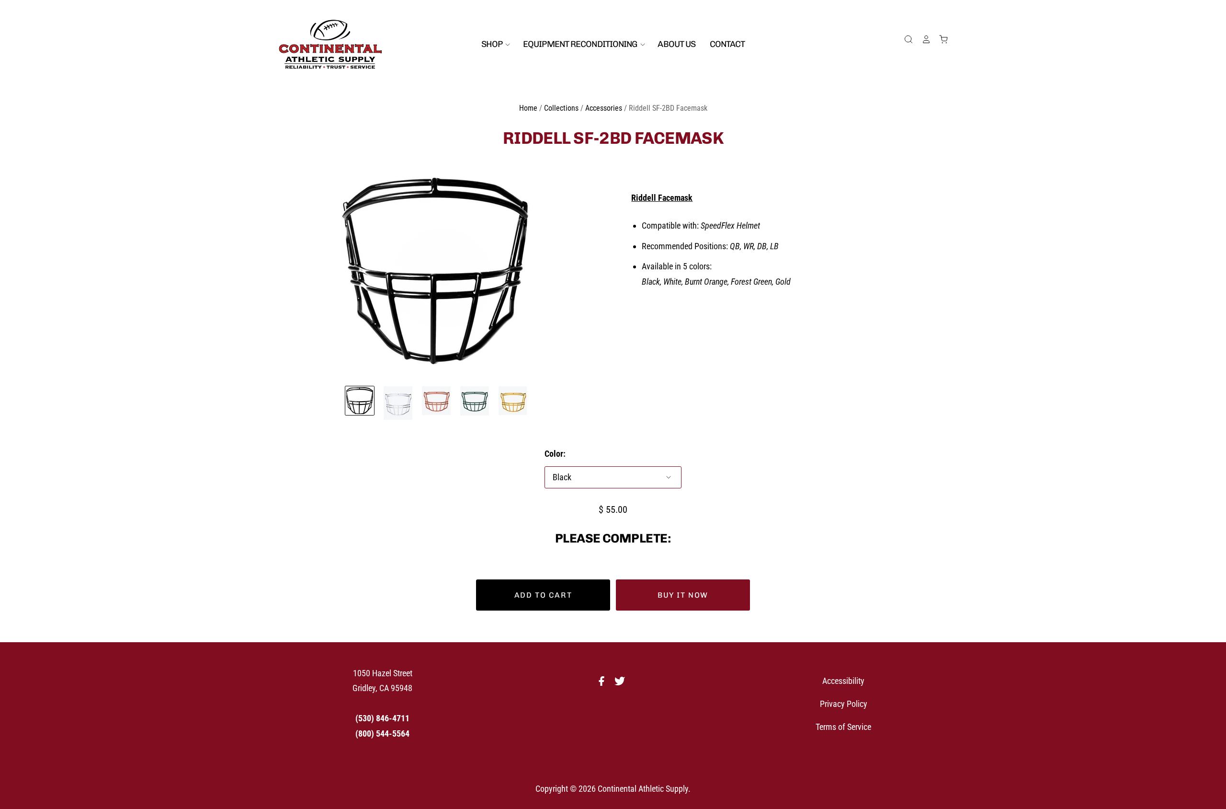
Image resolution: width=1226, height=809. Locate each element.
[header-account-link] (922, 39)
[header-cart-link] (939, 39)
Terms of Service (843, 727)
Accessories (603, 108)
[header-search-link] (904, 39)
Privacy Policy (843, 704)
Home (528, 108)
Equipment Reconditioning (581, 44)
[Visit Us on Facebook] (604, 684)
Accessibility (843, 681)
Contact (727, 44)
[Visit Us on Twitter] (622, 684)
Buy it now (683, 595)
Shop (492, 44)
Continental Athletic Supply (643, 789)
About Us (676, 44)
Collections (561, 108)
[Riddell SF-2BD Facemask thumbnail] (359, 400)
